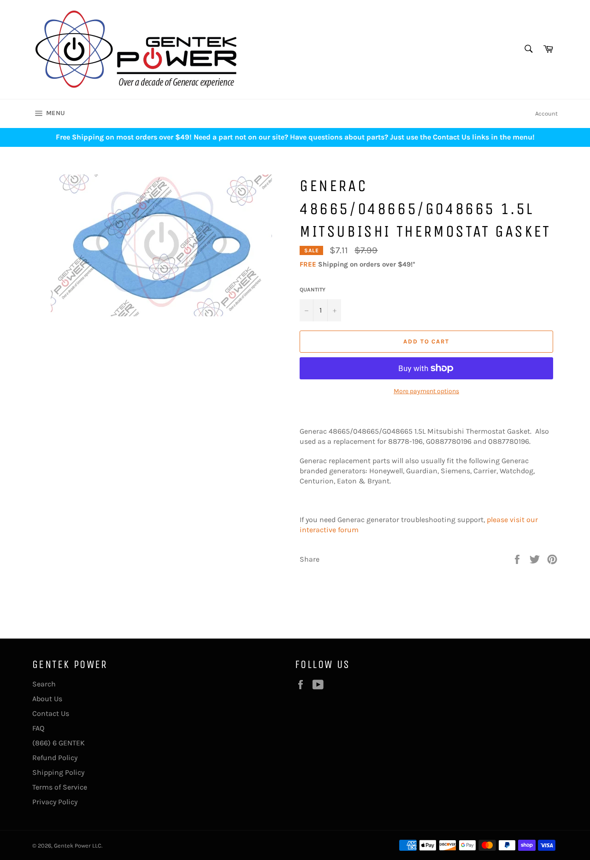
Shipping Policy (58, 772)
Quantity (312, 289)
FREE (308, 264)
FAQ (38, 728)
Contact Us (50, 713)
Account (546, 113)
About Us (47, 698)
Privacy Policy (54, 801)
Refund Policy (54, 757)
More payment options (426, 391)
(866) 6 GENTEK (58, 742)
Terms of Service (59, 787)
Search (44, 684)
